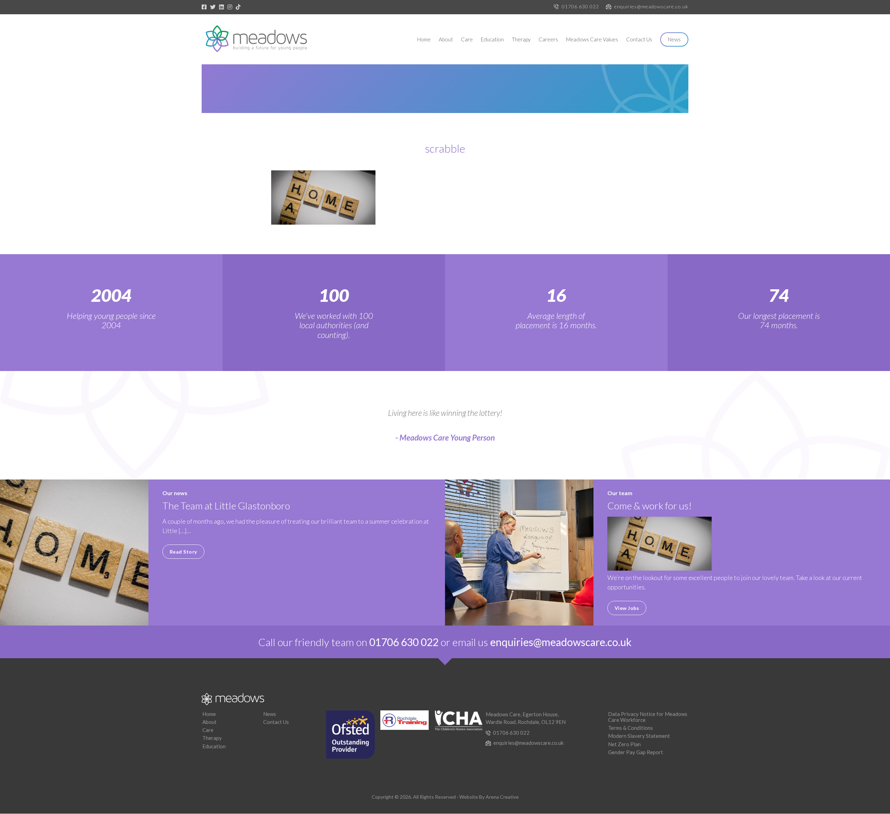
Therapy (521, 39)
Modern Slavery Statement (639, 736)
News (674, 39)
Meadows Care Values (592, 39)
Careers (548, 39)
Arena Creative (502, 797)
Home (424, 39)
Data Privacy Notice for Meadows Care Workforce (647, 717)
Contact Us (639, 39)
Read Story (183, 552)
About (446, 39)
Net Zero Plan (624, 744)
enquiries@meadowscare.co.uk (651, 6)
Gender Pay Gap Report (635, 752)
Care (467, 39)
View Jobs (627, 608)
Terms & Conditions (630, 728)
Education (492, 39)
